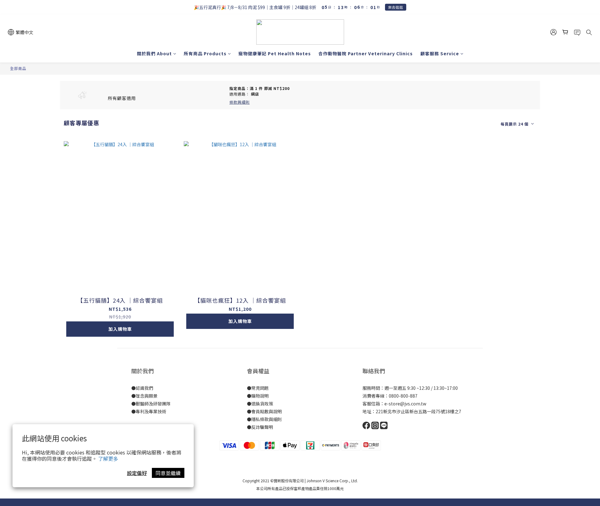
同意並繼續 (168, 473)
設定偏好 (137, 473)
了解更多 (108, 458)
